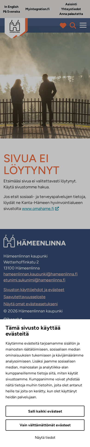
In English (11, 7)
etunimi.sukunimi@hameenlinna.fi (34, 280)
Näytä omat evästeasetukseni (30, 303)
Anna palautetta (71, 14)
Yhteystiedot (71, 9)
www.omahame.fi (38, 208)
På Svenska (11, 12)
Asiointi (71, 4)
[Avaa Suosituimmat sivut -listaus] (64, 25)
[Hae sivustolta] (73, 25)
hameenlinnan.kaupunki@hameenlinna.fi (40, 274)
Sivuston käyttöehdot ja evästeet (33, 289)
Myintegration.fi (37, 9)
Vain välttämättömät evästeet (45, 425)
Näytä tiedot (45, 437)
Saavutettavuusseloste (24, 296)
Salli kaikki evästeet (45, 411)
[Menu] (83, 25)
